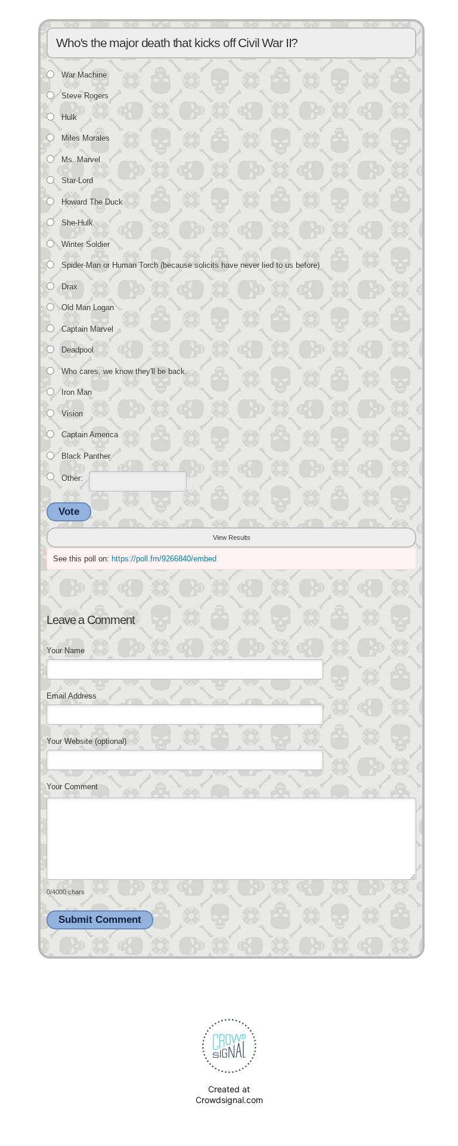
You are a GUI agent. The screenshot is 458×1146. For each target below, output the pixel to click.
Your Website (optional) (86, 741)
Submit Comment (99, 919)
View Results (231, 537)
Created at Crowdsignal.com (229, 1094)
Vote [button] (68, 511)
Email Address (72, 695)
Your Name (66, 650)
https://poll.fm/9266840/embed (164, 558)
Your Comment (72, 786)
